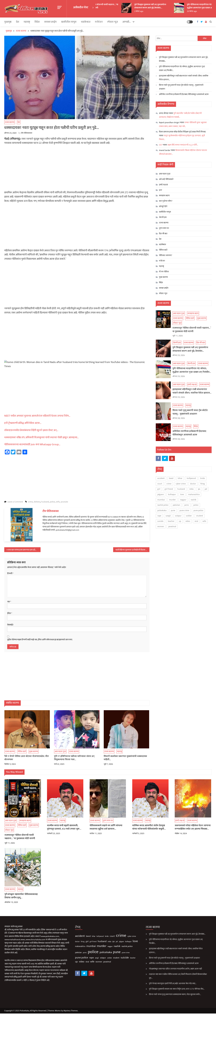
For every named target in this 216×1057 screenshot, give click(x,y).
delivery (37, 501)
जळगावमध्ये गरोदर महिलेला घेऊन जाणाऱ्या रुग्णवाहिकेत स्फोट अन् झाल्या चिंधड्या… (193, 827)
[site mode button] (190, 21)
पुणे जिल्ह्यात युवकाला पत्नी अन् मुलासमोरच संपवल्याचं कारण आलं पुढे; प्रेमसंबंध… (142, 6)
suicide (160, 521)
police (52, 501)
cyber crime (181, 483)
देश (17, 22)
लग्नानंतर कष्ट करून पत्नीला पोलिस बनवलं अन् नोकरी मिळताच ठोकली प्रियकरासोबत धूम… (178, 976)
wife (58, 501)
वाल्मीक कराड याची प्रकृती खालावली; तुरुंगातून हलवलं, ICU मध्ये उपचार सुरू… (64, 827)
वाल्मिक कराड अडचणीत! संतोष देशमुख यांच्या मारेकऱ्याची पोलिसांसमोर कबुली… (149, 827)
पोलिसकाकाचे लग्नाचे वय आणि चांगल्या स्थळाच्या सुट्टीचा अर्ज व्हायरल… (106, 827)
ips (199, 489)
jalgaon (160, 494)
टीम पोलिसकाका (26, 133)
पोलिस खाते (22, 751)
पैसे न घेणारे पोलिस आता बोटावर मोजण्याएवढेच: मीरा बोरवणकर (26, 758)
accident (161, 478)
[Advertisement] (76, 168)
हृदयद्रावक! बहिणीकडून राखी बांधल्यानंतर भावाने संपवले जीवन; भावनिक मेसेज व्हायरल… (183, 77)
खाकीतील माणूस (68, 22)
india (191, 489)
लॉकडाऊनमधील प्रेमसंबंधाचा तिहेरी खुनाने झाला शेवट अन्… (31, 430)
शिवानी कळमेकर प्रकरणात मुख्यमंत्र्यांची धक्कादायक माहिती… (125, 758)
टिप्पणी (10, 573)
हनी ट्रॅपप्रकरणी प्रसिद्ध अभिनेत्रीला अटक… (22, 423)
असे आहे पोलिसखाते (166, 179)
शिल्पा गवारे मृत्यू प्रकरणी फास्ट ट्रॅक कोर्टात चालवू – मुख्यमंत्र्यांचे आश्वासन (181, 87)
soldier (189, 515)
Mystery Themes (71, 1010)
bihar (180, 478)
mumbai (161, 499)
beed (171, 478)
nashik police (162, 505)
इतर (160, 190)
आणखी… (126, 22)
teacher (171, 521)
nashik (193, 499)
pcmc (186, 505)
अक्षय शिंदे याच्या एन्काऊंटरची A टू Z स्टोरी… (183, 145)
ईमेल (9, 613)
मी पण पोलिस (164, 271)
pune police (198, 510)
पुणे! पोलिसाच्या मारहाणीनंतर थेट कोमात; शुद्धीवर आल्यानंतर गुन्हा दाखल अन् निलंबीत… (196, 6)
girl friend (169, 489)
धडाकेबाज (85, 22)
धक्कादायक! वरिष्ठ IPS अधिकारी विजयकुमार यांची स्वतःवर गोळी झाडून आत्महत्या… (41, 437)
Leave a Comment (15, 501)
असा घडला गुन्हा (60, 751)
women (160, 526)
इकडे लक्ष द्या (163, 184)
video (187, 521)
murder (172, 499)
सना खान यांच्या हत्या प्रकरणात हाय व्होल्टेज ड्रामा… (24, 549)
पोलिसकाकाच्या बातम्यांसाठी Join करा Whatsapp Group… (32, 444)
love (182, 494)
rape (159, 515)
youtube (64, 501)
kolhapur (172, 494)
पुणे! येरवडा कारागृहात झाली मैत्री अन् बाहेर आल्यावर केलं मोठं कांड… (172, 983)
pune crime (184, 510)
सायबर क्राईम (50, 22)
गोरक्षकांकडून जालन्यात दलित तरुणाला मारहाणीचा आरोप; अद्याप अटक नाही (175, 968)
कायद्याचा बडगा (164, 195)
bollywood (191, 478)
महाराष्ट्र (27, 22)
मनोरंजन (99, 22)
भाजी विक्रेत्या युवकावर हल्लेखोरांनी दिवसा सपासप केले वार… (132, 549)
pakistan (176, 505)
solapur (178, 515)
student (199, 515)
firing (202, 483)
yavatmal (172, 526)
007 (160, 145)
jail (206, 489)
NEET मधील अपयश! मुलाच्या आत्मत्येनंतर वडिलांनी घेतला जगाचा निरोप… (37, 416)
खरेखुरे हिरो (163, 206)
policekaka (161, 510)
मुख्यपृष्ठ (7, 22)
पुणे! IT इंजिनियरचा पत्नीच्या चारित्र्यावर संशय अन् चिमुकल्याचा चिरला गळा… (74, 758)
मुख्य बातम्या (33, 751)
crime (30, 501)
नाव (9, 601)
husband (45, 501)
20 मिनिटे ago (183, 11)
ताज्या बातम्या (9, 122)
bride (202, 478)
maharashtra (194, 494)
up (180, 521)
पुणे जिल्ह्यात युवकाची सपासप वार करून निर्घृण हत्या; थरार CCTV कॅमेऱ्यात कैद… (177, 989)
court (159, 483)
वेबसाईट (10, 624)
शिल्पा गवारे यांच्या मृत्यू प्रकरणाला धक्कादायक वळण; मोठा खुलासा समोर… (175, 994)
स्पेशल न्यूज (112, 22)
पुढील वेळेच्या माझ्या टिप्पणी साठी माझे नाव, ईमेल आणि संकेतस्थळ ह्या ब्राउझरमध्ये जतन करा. (40, 639)
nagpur (183, 499)
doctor (193, 483)
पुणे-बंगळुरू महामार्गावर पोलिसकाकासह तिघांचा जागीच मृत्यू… (21, 896)
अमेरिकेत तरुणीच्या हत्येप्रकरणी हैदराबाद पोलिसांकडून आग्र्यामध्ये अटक (184, 94)
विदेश (8, 436)
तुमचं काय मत (164, 228)
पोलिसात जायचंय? (165, 255)
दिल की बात (163, 233)
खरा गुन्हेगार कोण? (165, 201)
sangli (168, 515)
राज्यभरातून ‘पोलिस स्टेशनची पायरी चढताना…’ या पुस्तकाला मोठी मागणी (192, 329)
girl (158, 489)
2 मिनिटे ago (130, 11)
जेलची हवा (162, 217)
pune (173, 510)
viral (196, 521)
